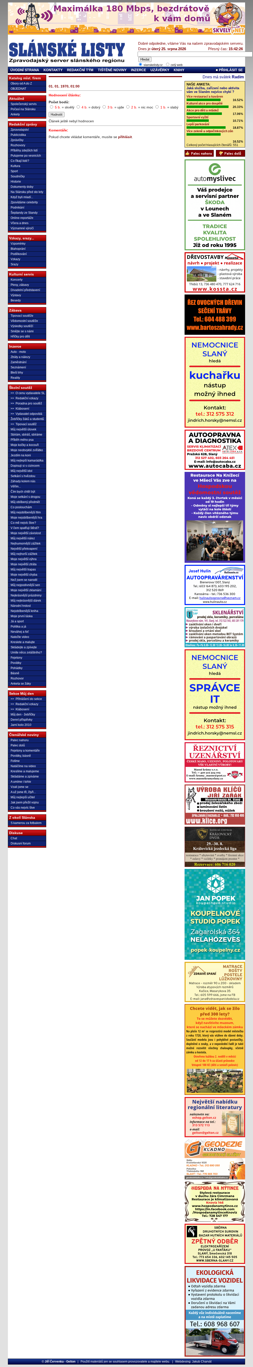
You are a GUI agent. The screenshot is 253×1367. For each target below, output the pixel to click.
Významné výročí (22, 228)
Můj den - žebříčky (23, 714)
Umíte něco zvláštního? (26, 652)
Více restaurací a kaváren (205, 96)
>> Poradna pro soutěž (26, 403)
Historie (16, 181)
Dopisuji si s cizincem (25, 465)
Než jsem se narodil (24, 580)
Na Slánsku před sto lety (27, 192)
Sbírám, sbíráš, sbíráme (26, 434)
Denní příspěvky (21, 719)
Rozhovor (17, 678)
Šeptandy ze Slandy (24, 212)
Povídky (16, 663)
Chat (14, 838)
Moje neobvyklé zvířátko (27, 450)
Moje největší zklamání (26, 590)
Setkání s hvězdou (23, 476)
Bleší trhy (17, 372)
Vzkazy (15, 259)
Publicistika (18, 135)
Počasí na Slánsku (23, 109)
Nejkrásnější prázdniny (26, 595)
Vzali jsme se (19, 787)
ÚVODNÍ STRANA (24, 70)
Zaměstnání (18, 362)
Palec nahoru (20, 740)
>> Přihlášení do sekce (26, 699)
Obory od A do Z (21, 83)
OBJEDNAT (18, 88)
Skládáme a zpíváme (25, 776)
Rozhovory (18, 145)
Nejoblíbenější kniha (24, 611)
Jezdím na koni (21, 455)
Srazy (14, 264)
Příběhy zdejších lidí (24, 150)
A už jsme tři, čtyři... (23, 792)
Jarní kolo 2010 (21, 725)
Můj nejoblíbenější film (26, 512)
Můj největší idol (21, 471)
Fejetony (16, 657)
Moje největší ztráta (24, 564)
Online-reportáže (22, 218)
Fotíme (15, 761)
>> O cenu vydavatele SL (28, 393)
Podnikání (17, 207)
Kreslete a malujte (23, 642)
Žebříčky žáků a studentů (27, 419)
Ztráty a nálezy (20, 357)
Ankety (15, 114)
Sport (14, 171)
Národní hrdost (21, 606)
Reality (15, 377)
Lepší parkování (198, 124)
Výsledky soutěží (22, 326)
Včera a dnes (19, 223)
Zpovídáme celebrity (24, 202)
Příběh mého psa (22, 440)
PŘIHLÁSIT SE (230, 70)
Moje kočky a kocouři (25, 445)
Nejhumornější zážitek (26, 543)
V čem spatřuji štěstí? (25, 528)
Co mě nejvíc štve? (23, 523)
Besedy (16, 300)
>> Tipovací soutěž (24, 424)
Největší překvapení (24, 548)
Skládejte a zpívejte (24, 647)
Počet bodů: (59, 102)
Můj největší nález (23, 538)
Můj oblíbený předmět (25, 502)
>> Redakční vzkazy (24, 398)
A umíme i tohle (21, 781)
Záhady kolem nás (23, 481)
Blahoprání (18, 249)
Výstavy (16, 295)
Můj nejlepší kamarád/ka (27, 460)
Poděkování (19, 254)
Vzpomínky (18, 243)
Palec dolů (18, 745)
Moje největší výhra (24, 559)
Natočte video (20, 637)
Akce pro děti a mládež (203, 110)
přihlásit (125, 137)
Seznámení (18, 367)
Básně (15, 673)
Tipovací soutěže (22, 315)
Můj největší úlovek (23, 429)
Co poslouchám (21, 507)
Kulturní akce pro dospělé (205, 103)
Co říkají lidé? (20, 161)
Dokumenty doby (22, 187)
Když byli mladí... (22, 197)
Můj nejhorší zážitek (24, 554)
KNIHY (179, 70)
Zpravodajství (20, 129)
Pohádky (16, 668)
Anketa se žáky (21, 683)
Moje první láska (22, 616)
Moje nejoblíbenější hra (26, 517)
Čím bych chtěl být (23, 491)
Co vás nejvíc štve (23, 807)
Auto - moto (18, 352)
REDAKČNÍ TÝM (80, 70)
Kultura (15, 166)
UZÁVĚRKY (159, 70)
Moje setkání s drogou (25, 497)
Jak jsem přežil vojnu (25, 802)
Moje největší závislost (26, 533)
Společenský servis (24, 104)
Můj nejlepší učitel (23, 797)
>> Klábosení (20, 408)
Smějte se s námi (22, 331)
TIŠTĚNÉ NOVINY (112, 70)
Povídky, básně (21, 755)
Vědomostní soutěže (24, 321)
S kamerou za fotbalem (26, 823)
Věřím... (16, 486)
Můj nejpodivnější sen (25, 585)
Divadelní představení (25, 290)
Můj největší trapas (23, 569)
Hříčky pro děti (20, 336)
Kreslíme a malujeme (25, 771)
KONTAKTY (53, 70)
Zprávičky (17, 140)
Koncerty (16, 279)
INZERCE (138, 70)
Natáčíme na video (23, 766)
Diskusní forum (21, 843)
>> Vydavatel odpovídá (26, 414)
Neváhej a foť (20, 631)
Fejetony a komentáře (25, 750)
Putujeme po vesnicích (26, 155)
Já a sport (17, 621)
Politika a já (18, 626)
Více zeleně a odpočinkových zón (210, 131)
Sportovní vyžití (197, 117)
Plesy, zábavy (20, 285)
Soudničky (18, 176)
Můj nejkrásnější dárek (26, 600)
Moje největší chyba (24, 574)
